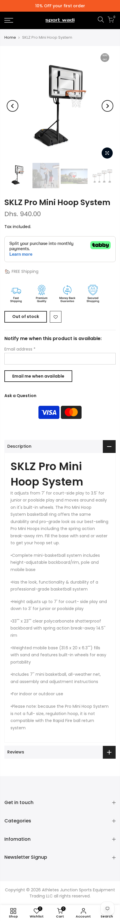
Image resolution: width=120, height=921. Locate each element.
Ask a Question (20, 396)
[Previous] (12, 106)
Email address (20, 349)
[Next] (107, 106)
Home (10, 37)
